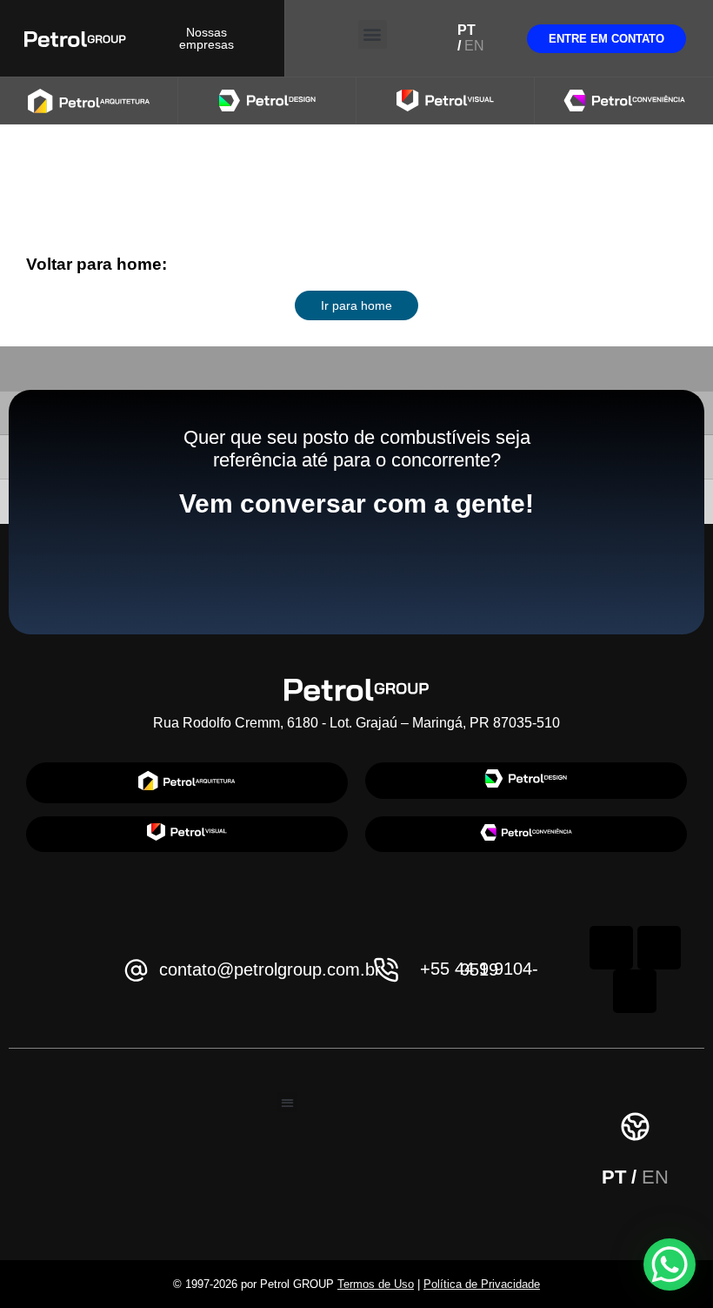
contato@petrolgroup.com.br (270, 969)
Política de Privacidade (481, 1284)
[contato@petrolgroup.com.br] (136, 970)
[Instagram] (611, 947)
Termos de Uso (375, 1284)
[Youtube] (634, 991)
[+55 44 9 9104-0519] (386, 970)
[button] (372, 34)
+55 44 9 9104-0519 (479, 969)
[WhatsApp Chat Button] (669, 1264)
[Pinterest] (659, 947)
